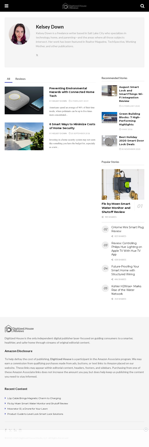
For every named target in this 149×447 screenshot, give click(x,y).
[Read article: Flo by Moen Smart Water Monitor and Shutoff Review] (123, 184)
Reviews (20, 78)
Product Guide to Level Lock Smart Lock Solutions (35, 413)
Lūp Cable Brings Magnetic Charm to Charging (34, 398)
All (8, 78)
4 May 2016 (127, 129)
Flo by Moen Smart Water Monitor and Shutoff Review (116, 208)
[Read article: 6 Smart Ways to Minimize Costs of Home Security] (24, 136)
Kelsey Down (59, 101)
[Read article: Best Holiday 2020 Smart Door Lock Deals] (109, 140)
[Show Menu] (6, 6)
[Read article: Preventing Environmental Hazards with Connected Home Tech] (24, 100)
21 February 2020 (130, 106)
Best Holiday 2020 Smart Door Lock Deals (131, 140)
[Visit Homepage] (74, 6)
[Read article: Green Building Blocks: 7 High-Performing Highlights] (109, 117)
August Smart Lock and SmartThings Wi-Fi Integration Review (131, 94)
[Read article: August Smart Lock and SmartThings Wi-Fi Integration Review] (109, 90)
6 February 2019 (79, 101)
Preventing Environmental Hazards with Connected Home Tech (71, 92)
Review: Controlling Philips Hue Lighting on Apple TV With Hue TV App (126, 248)
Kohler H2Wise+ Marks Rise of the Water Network (126, 290)
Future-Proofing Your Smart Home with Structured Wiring (125, 270)
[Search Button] (142, 6)
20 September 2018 (80, 133)
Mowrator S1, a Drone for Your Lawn (27, 408)
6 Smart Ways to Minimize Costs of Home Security (72, 126)
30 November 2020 (130, 149)
